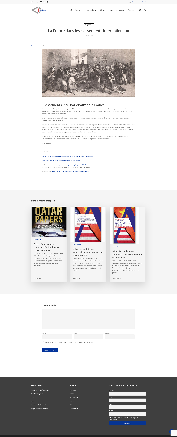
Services (73, 390)
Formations (74, 397)
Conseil (72, 394)
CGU (32, 401)
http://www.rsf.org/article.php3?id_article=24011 (72, 165)
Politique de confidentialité (40, 390)
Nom (110, 397)
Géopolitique (89, 25)
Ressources (74, 409)
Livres (72, 401)
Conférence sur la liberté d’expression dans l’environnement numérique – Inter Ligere (67, 156)
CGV (32, 397)
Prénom (111, 390)
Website (107, 333)
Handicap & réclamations (39, 405)
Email (76, 333)
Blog (71, 405)
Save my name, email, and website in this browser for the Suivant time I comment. (68, 342)
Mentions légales (37, 394)
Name (44, 333)
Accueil (33, 46)
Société (111, 411)
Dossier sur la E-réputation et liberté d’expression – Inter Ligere (61, 160)
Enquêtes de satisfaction (39, 409)
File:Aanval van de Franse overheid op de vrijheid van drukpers (70, 171)
